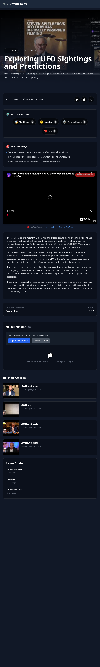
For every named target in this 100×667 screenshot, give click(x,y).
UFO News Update (29, 386)
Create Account (41, 340)
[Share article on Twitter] (77, 99)
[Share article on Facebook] (84, 99)
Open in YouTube (66, 227)
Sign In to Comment (19, 340)
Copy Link (50, 227)
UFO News (26, 405)
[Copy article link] (91, 99)
